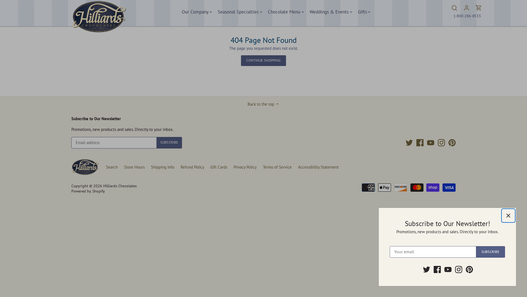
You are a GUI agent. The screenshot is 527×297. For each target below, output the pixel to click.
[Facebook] (437, 269)
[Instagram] (458, 269)
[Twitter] (426, 269)
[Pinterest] (469, 269)
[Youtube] (448, 269)
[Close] (508, 216)
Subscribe (490, 251)
